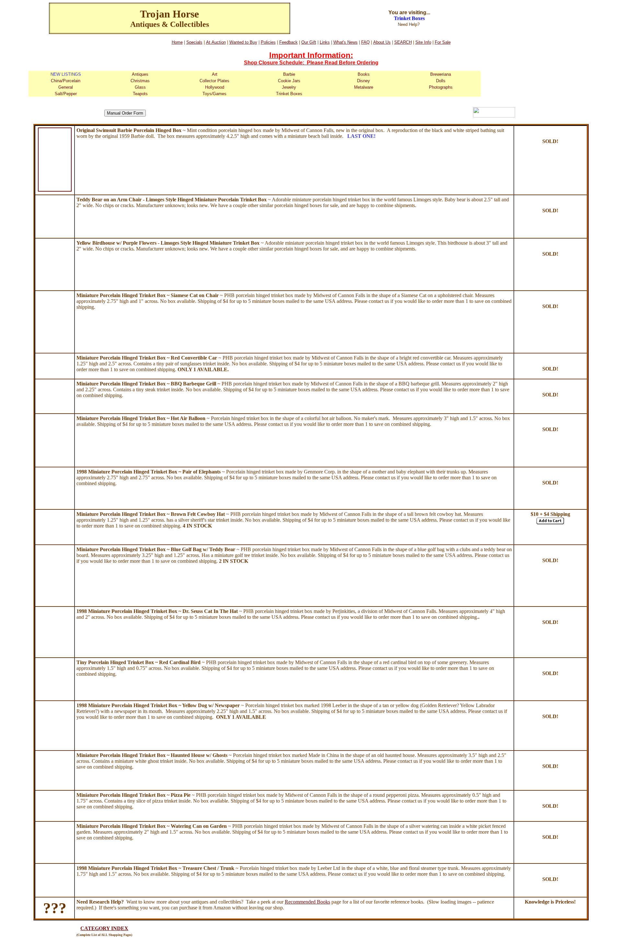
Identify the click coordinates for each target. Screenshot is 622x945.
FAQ (365, 42)
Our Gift (308, 42)
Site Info (423, 42)
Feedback (288, 42)
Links (325, 42)
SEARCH (403, 42)
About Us (382, 42)
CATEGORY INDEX (104, 928)
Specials (194, 42)
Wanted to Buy (243, 42)
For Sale (443, 42)
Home (177, 42)
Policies (268, 42)
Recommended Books (307, 902)
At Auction (216, 42)
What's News (345, 42)
